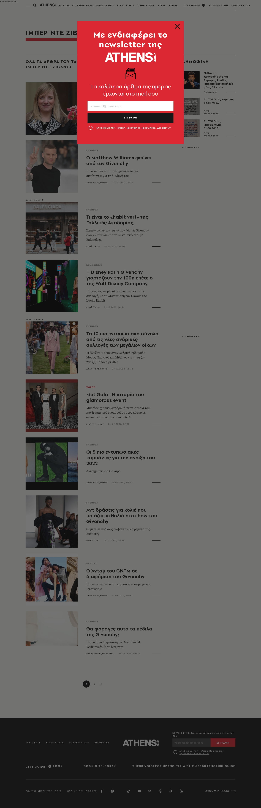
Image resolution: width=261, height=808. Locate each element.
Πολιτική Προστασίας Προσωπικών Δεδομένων (143, 127)
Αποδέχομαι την (133, 127)
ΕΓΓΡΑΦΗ (130, 117)
